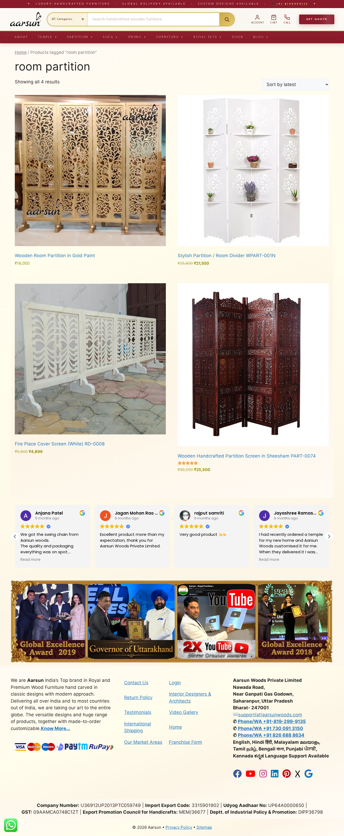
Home (21, 52)
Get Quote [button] (316, 19)
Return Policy (138, 697)
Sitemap (204, 827)
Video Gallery (183, 712)
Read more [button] (190, 559)
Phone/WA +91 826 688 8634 (271, 735)
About (21, 37)
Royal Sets (208, 37)
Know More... (55, 728)
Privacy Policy (179, 827)
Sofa (111, 37)
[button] (329, 536)
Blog (261, 37)
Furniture (170, 37)
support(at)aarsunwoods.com (270, 714)
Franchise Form (185, 742)
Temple (48, 37)
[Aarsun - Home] (25, 19)
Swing (137, 37)
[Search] (226, 19)
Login (175, 682)
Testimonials (137, 712)
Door (237, 37)
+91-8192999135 (291, 4)
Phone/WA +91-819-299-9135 (272, 721)
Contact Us (136, 682)
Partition (80, 37)
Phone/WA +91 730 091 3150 (270, 728)
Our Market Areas (143, 742)
